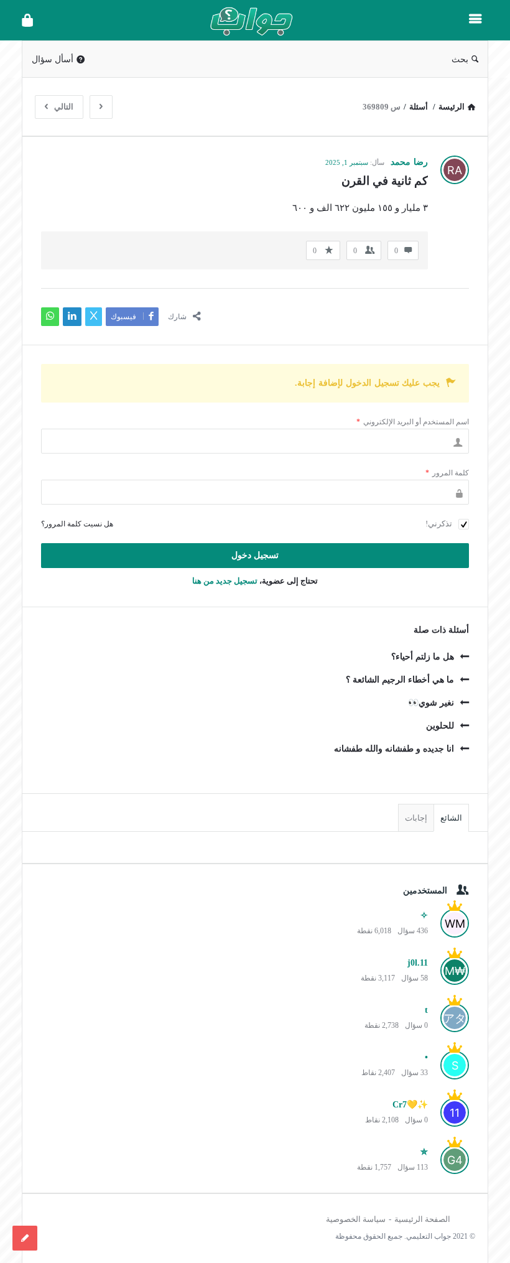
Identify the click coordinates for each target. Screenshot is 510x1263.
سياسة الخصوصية (356, 1219)
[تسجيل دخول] (27, 20)
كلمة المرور (447, 472)
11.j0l (417, 962)
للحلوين (440, 725)
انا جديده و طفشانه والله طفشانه (394, 748)
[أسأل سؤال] (24, 1238)
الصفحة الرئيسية (422, 1219)
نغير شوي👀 (431, 702)
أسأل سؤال (52, 59)
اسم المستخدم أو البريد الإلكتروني (412, 421)
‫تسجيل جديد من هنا (224, 580)
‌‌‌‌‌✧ (424, 915)
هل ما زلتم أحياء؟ (422, 656)
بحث (460, 59)
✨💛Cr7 (410, 1104)
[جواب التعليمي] (245, 20)
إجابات (416, 818)
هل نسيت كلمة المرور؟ (77, 524)
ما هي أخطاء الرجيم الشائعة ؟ (400, 679)
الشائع (451, 818)
